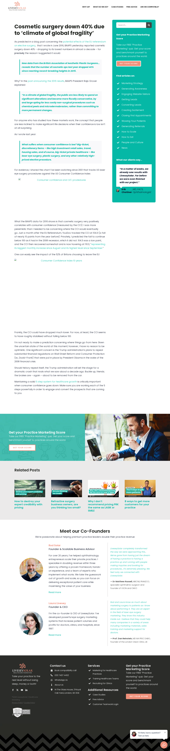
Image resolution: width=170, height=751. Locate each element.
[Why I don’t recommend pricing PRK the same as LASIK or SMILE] (103, 481)
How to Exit (127, 137)
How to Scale (129, 131)
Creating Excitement (133, 110)
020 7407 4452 (62, 675)
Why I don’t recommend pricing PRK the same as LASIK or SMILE (103, 506)
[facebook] (13, 690)
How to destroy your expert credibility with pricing (28, 504)
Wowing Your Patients (134, 120)
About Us (59, 684)
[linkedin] (26, 690)
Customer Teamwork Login (105, 704)
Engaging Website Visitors (136, 94)
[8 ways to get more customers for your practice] (140, 481)
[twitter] (17, 690)
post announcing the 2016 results (46, 81)
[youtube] (22, 690)
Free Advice (98, 699)
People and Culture (132, 142)
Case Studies (99, 694)
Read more (55, 592)
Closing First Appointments (136, 115)
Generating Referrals (133, 126)
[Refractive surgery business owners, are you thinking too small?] (66, 481)
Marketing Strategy (132, 83)
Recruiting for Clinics (102, 683)
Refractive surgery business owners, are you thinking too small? (66, 504)
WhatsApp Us (61, 680)
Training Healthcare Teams (106, 678)
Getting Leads (129, 99)
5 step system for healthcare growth (56, 381)
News (124, 147)
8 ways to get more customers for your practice (137, 504)
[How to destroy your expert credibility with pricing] (29, 481)
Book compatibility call (65, 670)
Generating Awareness (134, 88)
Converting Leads (131, 104)
